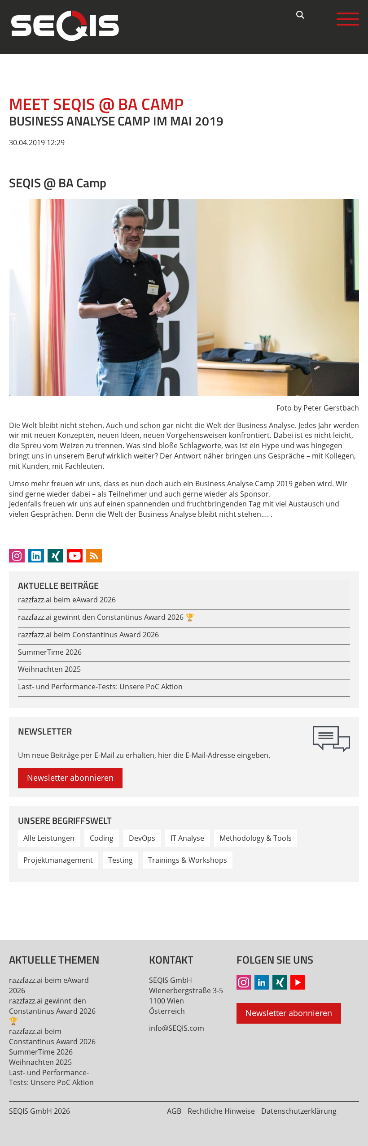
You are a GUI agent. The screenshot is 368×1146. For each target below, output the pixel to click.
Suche (301, 15)
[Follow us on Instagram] (17, 555)
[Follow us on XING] (55, 555)
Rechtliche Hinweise (221, 1111)
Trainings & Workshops (187, 860)
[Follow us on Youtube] (75, 555)
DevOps (142, 838)
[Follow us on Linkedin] (36, 555)
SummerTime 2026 (50, 652)
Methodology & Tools (255, 838)
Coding (102, 838)
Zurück (20, 905)
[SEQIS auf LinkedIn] (261, 982)
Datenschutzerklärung (299, 1111)
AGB (174, 1111)
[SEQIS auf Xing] (279, 982)
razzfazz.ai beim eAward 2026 (67, 600)
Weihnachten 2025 (49, 669)
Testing (120, 860)
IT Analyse (187, 838)
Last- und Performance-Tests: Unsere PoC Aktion (100, 687)
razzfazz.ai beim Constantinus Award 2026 (88, 635)
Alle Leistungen (48, 838)
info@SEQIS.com (176, 1028)
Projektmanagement (58, 860)
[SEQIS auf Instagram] (244, 982)
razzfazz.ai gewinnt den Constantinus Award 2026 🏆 (106, 617)
